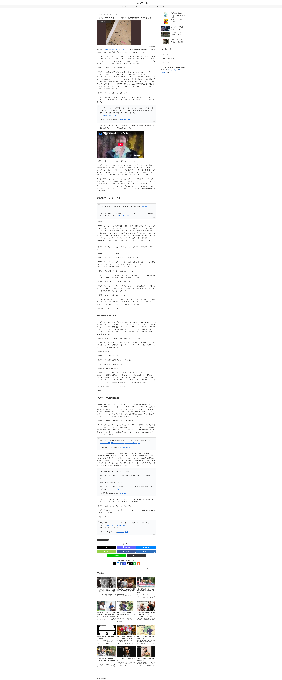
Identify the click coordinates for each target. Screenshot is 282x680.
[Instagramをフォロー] (124, 563)
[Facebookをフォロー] (121, 563)
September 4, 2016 (125, 119)
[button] (136, 555)
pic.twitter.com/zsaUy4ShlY (114, 489)
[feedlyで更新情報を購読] (134, 563)
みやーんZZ (164, 55)
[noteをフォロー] (131, 563)
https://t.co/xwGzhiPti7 (113, 525)
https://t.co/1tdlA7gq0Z (106, 443)
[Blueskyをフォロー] (118, 563)
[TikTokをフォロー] (128, 563)
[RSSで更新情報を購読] (138, 563)
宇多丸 (113, 540)
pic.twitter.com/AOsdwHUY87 (108, 115)
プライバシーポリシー (167, 58)
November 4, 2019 (124, 215)
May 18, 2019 (123, 493)
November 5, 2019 (124, 447)
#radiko (122, 525)
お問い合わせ (165, 62)
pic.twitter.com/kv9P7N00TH (108, 209)
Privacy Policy (172, 70)
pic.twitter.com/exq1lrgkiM (132, 443)
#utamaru (145, 206)
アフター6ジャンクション (104, 540)
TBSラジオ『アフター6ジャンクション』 (117, 49)
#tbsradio (121, 443)
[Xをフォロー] (114, 563)
